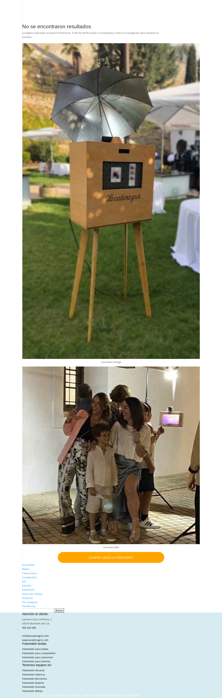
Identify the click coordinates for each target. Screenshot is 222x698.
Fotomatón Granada (33, 686)
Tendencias (29, 606)
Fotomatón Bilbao (32, 691)
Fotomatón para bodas (35, 649)
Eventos (26, 585)
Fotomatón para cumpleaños (39, 653)
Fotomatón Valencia (33, 674)
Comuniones (29, 573)
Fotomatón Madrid (33, 682)
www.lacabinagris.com (35, 640)
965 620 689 (29, 627)
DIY (24, 581)
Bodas (25, 569)
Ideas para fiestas (32, 593)
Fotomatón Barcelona (34, 678)
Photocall (27, 598)
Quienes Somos (131, 695)
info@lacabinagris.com (35, 635)
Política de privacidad (106, 695)
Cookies (86, 695)
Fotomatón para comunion (37, 657)
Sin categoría (29, 602)
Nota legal (74, 695)
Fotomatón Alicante (33, 670)
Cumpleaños (29, 577)
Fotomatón (28, 589)
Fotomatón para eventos (36, 661)
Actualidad (28, 565)
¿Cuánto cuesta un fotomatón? (111, 557)
